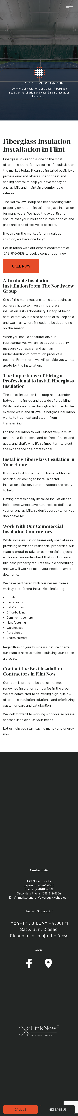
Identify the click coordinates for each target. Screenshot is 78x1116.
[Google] (48, 966)
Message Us (58, 1109)
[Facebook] (29, 966)
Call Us (20, 1109)
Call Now (21, 266)
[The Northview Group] (39, 72)
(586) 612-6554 (51, 893)
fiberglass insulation (58, 207)
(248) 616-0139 (44, 889)
